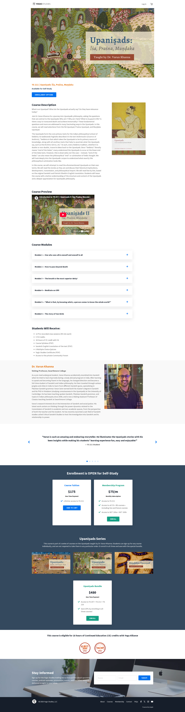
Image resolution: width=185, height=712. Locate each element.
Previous (29, 442)
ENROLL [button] (113, 519)
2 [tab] (90, 461)
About (102, 702)
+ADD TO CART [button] (72, 508)
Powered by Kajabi (147, 707)
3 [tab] (92, 461)
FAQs (136, 702)
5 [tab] (98, 461)
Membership (119, 702)
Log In (144, 4)
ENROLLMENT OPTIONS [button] (44, 95)
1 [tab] (87, 461)
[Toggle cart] (151, 4)
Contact (129, 702)
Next (156, 442)
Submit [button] (144, 678)
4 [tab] (95, 461)
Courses (110, 702)
